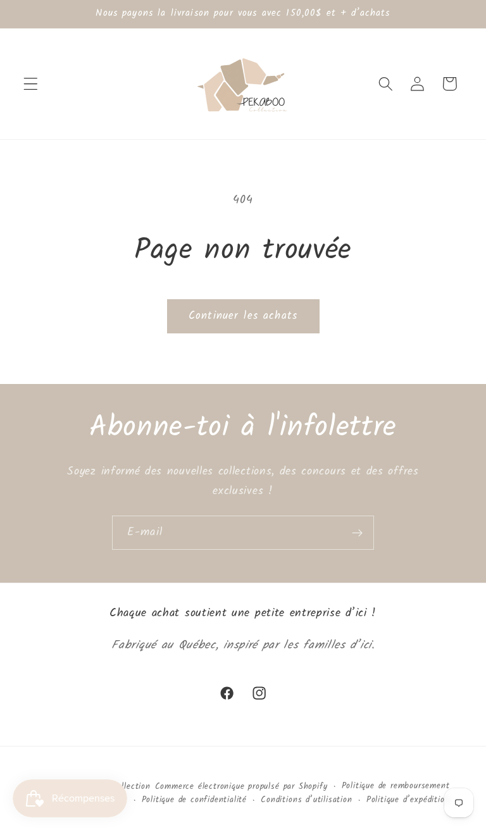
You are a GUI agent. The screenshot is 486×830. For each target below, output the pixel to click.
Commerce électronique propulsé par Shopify (241, 787)
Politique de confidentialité (194, 800)
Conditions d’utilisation (306, 800)
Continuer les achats (243, 316)
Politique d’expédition (408, 800)
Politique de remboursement (396, 786)
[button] (31, 84)
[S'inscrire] (357, 533)
